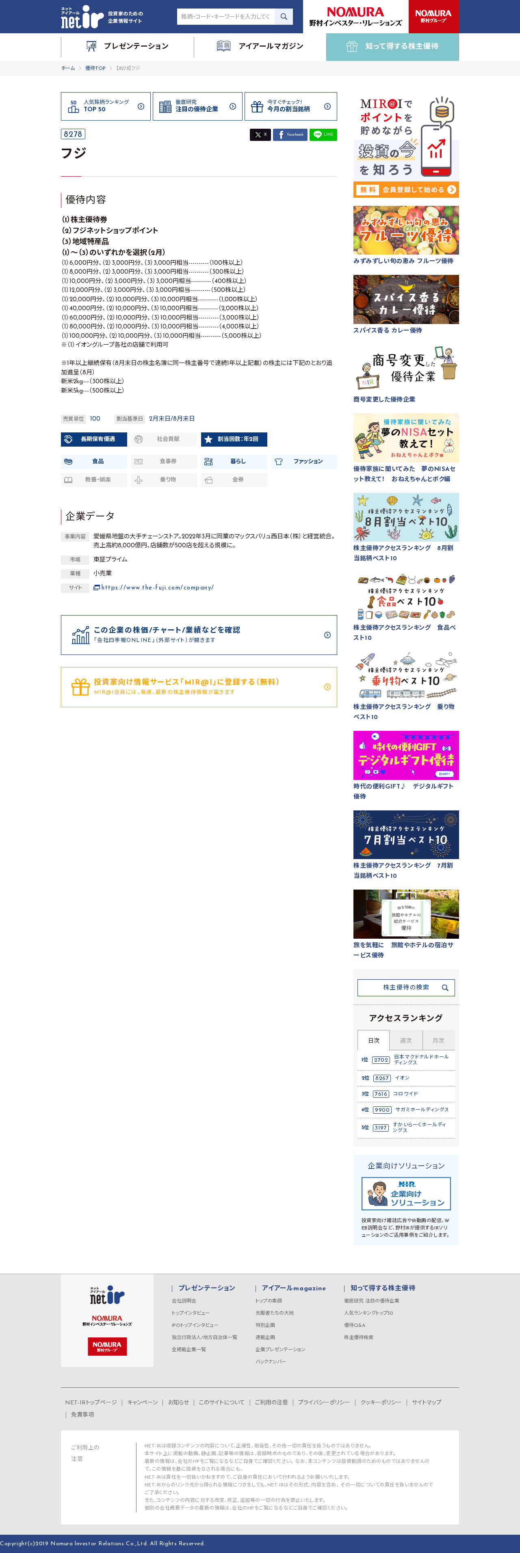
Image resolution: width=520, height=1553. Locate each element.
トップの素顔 (269, 1301)
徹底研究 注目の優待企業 (371, 1301)
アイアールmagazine (294, 1288)
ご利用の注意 (271, 1403)
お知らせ (178, 1403)
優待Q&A (354, 1325)
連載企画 (265, 1337)
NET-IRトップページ (91, 1403)
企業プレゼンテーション (281, 1350)
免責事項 (82, 1415)
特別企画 (265, 1325)
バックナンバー (271, 1362)
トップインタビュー (191, 1313)
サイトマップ (427, 1403)
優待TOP (95, 68)
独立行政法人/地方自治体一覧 (204, 1337)
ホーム (68, 68)
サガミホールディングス (422, 1110)
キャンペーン (142, 1403)
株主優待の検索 (406, 988)
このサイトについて (222, 1403)
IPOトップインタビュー (195, 1325)
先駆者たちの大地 (275, 1313)
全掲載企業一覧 (189, 1350)
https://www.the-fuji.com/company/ (158, 588)
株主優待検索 (358, 1337)
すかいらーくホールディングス (419, 1128)
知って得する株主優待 (383, 1288)
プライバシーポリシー (324, 1403)
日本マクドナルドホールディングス (421, 1060)
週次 (406, 1041)
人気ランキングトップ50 (368, 1313)
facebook (295, 134)
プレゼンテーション (207, 1288)
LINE (328, 134)
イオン (402, 1078)
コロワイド (405, 1094)
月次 (438, 1041)
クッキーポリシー (381, 1403)
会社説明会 (184, 1301)
